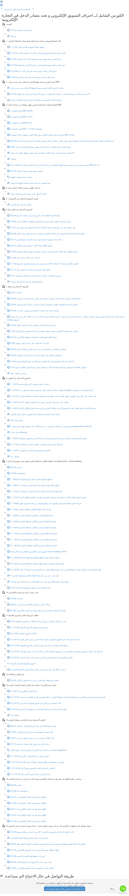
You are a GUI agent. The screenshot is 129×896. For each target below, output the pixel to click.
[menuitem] (1, 6)
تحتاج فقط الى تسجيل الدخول (56, 885)
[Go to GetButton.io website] (123, 893)
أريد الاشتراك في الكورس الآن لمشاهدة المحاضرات (65, 889)
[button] (1, 2)
